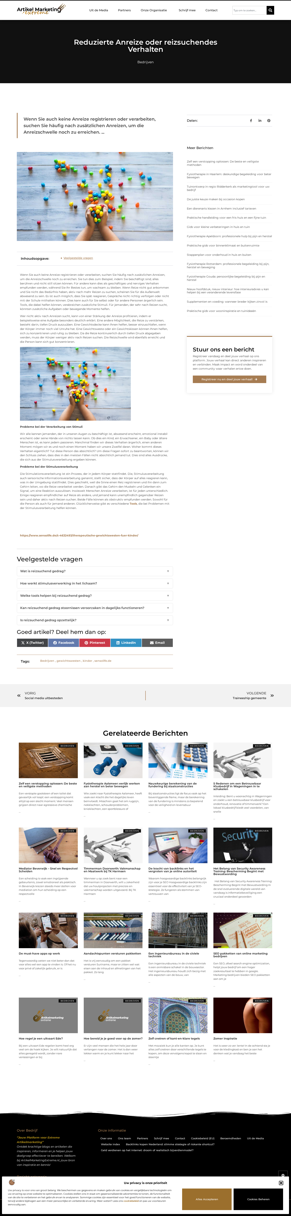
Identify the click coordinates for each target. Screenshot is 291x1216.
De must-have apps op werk (39, 953)
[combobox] (249, 10)
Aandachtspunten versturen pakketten (112, 953)
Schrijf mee (187, 10)
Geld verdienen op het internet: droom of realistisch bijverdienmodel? (147, 1150)
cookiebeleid (131, 1200)
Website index (110, 1144)
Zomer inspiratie (225, 1038)
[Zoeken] (270, 10)
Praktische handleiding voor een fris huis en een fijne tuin (226, 217)
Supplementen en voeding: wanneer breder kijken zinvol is (227, 301)
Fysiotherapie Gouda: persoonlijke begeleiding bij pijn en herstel (226, 278)
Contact (211, 10)
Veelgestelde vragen (78, 258)
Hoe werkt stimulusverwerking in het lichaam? (95, 583)
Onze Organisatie (154, 10)
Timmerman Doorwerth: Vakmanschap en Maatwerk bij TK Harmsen (112, 870)
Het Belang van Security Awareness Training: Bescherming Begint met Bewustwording (239, 871)
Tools (133, 503)
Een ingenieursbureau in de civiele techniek (173, 955)
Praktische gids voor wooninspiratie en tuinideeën (221, 311)
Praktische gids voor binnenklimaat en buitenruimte (223, 245)
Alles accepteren (207, 1199)
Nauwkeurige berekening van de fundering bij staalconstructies (172, 785)
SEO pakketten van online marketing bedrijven (240, 955)
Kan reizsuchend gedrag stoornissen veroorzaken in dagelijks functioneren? (95, 608)
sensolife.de (102, 661)
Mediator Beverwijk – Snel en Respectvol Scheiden (48, 870)
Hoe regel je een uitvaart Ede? (41, 1038)
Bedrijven (145, 62)
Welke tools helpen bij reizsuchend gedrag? (95, 596)
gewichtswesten (69, 661)
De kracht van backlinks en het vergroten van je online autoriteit (172, 870)
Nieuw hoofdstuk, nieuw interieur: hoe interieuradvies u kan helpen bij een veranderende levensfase (228, 290)
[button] (281, 1183)
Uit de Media (98, 10)
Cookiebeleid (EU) (202, 1138)
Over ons (106, 1138)
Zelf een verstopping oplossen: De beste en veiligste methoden (223, 163)
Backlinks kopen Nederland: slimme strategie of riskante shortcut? (170, 1144)
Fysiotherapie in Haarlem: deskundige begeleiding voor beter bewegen (229, 175)
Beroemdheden (230, 1138)
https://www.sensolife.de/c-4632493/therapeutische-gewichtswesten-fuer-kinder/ (79, 535)
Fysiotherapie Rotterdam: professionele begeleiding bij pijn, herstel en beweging (228, 265)
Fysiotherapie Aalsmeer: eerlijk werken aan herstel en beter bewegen (112, 785)
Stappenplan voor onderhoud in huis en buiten (219, 255)
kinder (87, 661)
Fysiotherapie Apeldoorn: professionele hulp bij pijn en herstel (229, 236)
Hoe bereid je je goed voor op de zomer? (113, 1038)
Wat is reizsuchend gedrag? (95, 571)
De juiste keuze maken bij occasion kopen (216, 199)
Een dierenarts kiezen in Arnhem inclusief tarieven (221, 208)
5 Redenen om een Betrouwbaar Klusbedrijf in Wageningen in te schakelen (237, 786)
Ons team (124, 1138)
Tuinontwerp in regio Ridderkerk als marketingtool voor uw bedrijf (228, 188)
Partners (124, 10)
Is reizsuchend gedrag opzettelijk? (95, 620)
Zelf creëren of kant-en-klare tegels (174, 1038)
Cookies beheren (258, 1199)
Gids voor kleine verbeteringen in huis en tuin (218, 227)
